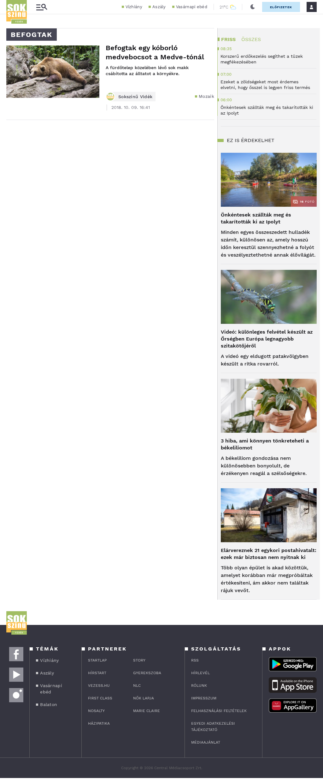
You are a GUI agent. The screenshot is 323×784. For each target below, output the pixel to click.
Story (139, 660)
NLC (137, 685)
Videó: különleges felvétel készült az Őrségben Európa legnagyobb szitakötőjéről (267, 339)
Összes (251, 39)
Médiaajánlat (205, 742)
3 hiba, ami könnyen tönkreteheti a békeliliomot (265, 444)
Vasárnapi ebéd (191, 6)
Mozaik (206, 96)
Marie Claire (146, 711)
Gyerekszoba (147, 673)
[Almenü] (41, 7)
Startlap (97, 660)
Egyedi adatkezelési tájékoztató (213, 726)
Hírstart (97, 673)
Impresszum (203, 698)
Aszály (159, 6)
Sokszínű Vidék (135, 96)
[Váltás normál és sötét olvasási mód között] (252, 7)
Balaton (48, 704)
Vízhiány (134, 6)
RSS (195, 660)
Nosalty (96, 711)
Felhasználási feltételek (219, 711)
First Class (100, 698)
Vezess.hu (99, 685)
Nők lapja (143, 698)
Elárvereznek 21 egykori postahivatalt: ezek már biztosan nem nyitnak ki (268, 553)
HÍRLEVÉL (200, 673)
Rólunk (199, 685)
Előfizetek (281, 7)
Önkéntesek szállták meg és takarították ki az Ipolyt (256, 218)
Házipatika (99, 723)
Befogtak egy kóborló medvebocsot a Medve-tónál (155, 52)
